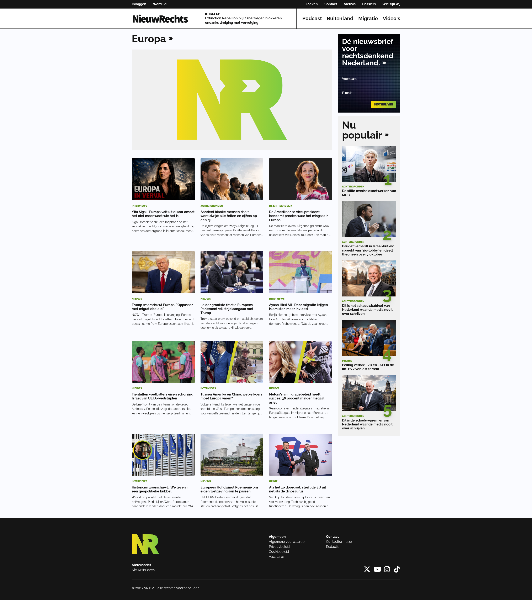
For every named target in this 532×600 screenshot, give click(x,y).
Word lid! (160, 4)
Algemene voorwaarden (287, 542)
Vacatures (276, 557)
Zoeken (311, 4)
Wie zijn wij (391, 4)
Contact (330, 4)
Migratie (368, 18)
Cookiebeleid (279, 552)
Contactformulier (339, 542)
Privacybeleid (279, 547)
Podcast (312, 18)
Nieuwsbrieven (143, 570)
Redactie (332, 547)
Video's (391, 18)
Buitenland (340, 18)
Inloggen (139, 4)
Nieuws (350, 4)
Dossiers (369, 4)
